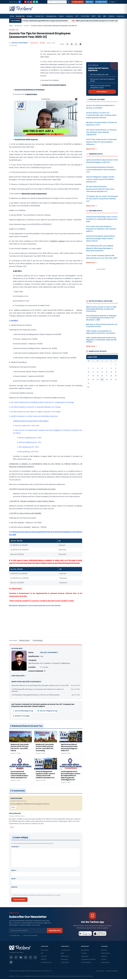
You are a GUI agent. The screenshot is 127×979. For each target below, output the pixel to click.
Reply (13, 807)
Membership (105, 962)
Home (12, 16)
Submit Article (105, 953)
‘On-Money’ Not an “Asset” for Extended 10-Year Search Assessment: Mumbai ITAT (102, 198)
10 (88, 372)
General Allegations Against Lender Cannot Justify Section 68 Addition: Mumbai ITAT (100, 179)
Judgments (84, 956)
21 (106, 376)
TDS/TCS (43, 959)
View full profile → (19, 676)
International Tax (46, 962)
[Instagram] (31, 2)
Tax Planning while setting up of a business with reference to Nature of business (38, 690)
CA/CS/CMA (65, 962)
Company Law (51, 16)
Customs (69, 16)
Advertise (104, 956)
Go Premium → (102, 92)
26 (97, 379)
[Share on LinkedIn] (72, 44)
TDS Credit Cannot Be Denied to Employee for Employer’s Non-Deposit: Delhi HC (101, 228)
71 (44, 671)
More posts (90, 149)
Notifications (85, 950)
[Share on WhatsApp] (76, 44)
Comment (15, 847)
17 (88, 376)
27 (102, 379)
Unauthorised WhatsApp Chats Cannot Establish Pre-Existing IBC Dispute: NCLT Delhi (102, 219)
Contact (103, 959)
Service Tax (39, 16)
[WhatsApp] (34, 2)
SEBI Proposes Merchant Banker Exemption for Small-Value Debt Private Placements (66, 21)
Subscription (78, 2)
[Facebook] (19, 2)
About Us (104, 950)
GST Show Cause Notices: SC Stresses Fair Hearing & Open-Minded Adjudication (101, 132)
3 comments (13, 45)
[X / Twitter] (22, 2)
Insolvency (64, 959)
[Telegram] (37, 2)
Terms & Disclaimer (112, 971)
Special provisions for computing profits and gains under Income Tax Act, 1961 (40, 685)
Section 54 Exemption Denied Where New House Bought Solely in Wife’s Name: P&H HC (100, 238)
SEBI (104, 16)
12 (97, 372)
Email (13, 879)
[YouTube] (25, 2)
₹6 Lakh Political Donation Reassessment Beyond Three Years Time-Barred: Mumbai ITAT (100, 189)
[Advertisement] (24, 69)
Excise (61, 16)
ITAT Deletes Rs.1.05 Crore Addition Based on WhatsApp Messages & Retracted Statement (100, 248)
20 (102, 376)
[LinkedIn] (28, 2)
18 (93, 376)
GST (76, 16)
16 (115, 372)
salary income (24, 640)
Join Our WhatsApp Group (24, 711)
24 (88, 379)
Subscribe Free (54, 930)
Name (14, 870)
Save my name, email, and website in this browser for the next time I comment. (37, 895)
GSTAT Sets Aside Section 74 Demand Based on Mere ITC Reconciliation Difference (101, 141)
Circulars (84, 953)
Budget (29, 16)
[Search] (68, 1)
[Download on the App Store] (99, 933)
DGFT (94, 16)
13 (102, 372)
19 (97, 376)
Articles (26, 25)
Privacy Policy (100, 971)
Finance (111, 16)
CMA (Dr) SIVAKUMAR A (19, 43)
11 (93, 372)
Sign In (113, 2)
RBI (99, 16)
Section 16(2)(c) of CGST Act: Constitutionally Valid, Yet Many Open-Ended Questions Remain (101, 115)
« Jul (87, 387)
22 (111, 376)
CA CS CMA (85, 16)
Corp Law (120, 16)
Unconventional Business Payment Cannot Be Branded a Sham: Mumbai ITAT (101, 169)
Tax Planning (38, 640)
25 (93, 379)
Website (14, 887)
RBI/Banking (65, 956)
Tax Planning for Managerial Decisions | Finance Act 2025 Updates (36, 695)
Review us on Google (22, 716)
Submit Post (102, 2)
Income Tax (20, 16)
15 (111, 372)
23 (115, 376)
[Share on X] (67, 44)
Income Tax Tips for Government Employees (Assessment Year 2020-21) (39, 35)
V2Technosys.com (46, 971)
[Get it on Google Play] (85, 933)
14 (106, 372)
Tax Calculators (86, 962)
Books (90, 2)
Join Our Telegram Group (49, 711)
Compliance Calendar (88, 959)
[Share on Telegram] (80, 44)
